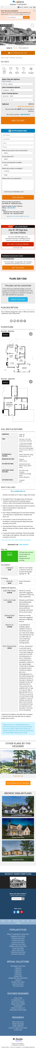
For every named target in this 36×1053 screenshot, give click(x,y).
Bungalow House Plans (18, 936)
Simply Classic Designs (18, 1004)
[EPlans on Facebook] (14, 912)
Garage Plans (18, 976)
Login (30, 7)
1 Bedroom (18, 968)
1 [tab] (14, 46)
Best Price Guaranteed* (26, 106)
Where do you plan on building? (12, 168)
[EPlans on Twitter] (18, 912)
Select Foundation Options (11, 87)
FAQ (28, 921)
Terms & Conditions (14, 14)
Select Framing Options (10, 93)
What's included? (6, 81)
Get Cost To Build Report (18, 244)
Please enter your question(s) (12, 178)
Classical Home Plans (18, 938)
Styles (9, 921)
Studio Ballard (18, 1006)
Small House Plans (18, 984)
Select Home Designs (18, 1002)
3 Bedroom (18, 972)
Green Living (18, 998)
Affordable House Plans (18, 966)
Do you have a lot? (8, 156)
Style (7, 57)
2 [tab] (16, 46)
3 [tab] (19, 46)
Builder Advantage (18, 1024)
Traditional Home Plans (18, 952)
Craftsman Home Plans (16, 57)
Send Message (18, 197)
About (33, 921)
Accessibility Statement (28, 1047)
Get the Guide (18, 268)
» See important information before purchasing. (16, 540)
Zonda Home (18, 1030)
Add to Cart (18, 120)
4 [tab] (22, 46)
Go (23, 899)
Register (26, 7)
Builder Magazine (18, 1026)
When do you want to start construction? (15, 150)
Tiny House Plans (18, 986)
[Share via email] (11, 321)
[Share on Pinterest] (24, 321)
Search (3, 921)
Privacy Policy (26, 14)
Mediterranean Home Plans (18, 946)
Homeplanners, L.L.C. (18, 1000)
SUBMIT (26, 17)
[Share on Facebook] (18, 321)
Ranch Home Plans (18, 950)
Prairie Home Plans (18, 948)
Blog (23, 921)
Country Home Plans (18, 942)
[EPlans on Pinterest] (21, 912)
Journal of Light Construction (18, 1028)
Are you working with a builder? (12, 162)
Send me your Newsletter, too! (13, 192)
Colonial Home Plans (18, 940)
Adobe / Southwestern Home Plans (18, 934)
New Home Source (18, 1022)
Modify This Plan (18, 299)
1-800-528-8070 (22, 4)
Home (2, 57)
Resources (16, 921)
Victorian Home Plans (18, 954)
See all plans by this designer (18, 783)
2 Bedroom (18, 970)
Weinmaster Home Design (18, 1010)
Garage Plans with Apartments (18, 978)
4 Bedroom (18, 974)
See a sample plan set (18, 491)
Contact (18, 923)
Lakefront (18, 980)
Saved (21, 7)
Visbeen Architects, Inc (18, 1008)
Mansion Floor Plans (18, 982)
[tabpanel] (18, 33)
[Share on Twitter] (21, 321)
